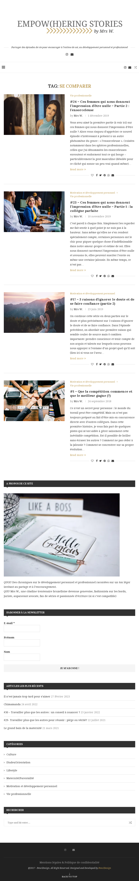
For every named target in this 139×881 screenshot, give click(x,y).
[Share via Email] (112, 175)
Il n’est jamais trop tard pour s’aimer (27, 696)
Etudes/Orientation (18, 762)
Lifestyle (12, 770)
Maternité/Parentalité (20, 778)
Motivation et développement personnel (32, 786)
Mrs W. (78, 115)
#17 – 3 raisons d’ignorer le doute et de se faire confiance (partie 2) (102, 301)
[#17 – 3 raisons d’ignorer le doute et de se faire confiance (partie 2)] (34, 312)
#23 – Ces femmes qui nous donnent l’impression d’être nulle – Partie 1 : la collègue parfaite (101, 206)
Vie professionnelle (19, 794)
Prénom (9, 637)
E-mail (9, 623)
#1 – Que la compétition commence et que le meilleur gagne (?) (101, 393)
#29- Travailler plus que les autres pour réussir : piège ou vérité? (45, 720)
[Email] (72, 54)
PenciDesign (104, 868)
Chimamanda (12, 704)
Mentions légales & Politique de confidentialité (69, 862)
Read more (76, 169)
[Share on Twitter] (100, 175)
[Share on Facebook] (97, 175)
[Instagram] (67, 54)
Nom (7, 651)
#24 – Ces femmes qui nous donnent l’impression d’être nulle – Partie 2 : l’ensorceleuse (100, 106)
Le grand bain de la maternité (23, 728)
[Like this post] (92, 175)
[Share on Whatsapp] (109, 175)
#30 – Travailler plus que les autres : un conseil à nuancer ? (42, 712)
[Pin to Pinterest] (105, 175)
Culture (11, 754)
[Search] (135, 67)
